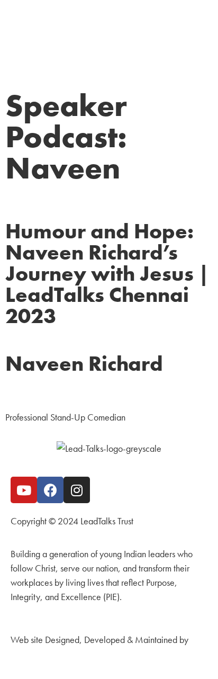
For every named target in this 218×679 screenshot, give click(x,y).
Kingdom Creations (45, 654)
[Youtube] (24, 490)
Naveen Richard (84, 363)
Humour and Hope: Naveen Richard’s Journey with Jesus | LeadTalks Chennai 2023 (107, 273)
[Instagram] (76, 490)
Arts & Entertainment (41, 392)
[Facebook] (50, 490)
